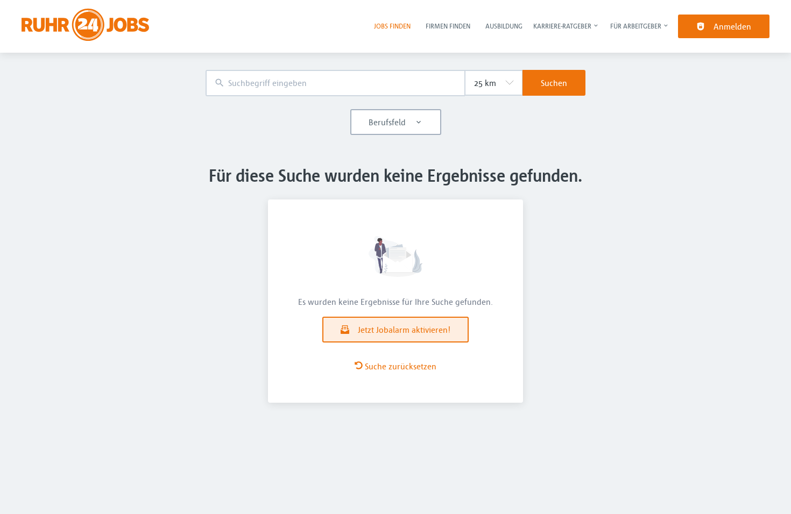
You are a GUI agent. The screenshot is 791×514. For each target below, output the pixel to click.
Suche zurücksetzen (400, 366)
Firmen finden (448, 26)
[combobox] (335, 83)
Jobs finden (392, 26)
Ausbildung (503, 26)
